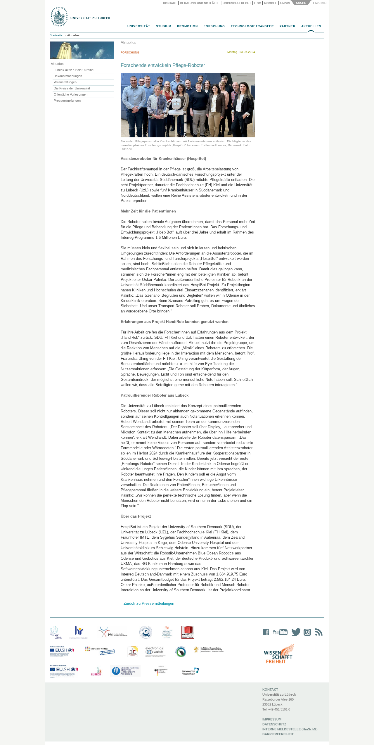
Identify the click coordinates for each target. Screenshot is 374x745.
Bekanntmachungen (68, 76)
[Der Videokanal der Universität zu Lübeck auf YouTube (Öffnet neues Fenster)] (279, 635)
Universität (138, 26)
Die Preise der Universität (72, 88)
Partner (287, 26)
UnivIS (285, 3)
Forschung (214, 26)
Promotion (187, 26)
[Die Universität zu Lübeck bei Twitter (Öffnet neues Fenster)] (294, 635)
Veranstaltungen (65, 82)
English (320, 3)
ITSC (257, 3)
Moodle (270, 3)
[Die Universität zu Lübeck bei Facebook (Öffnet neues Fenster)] (266, 635)
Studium (163, 26)
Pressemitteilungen (67, 100)
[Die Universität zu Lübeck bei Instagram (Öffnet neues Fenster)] (306, 635)
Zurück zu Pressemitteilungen (149, 603)
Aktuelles (311, 26)
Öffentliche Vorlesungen (70, 94)
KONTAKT (270, 689)
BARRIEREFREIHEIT (278, 734)
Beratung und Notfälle (199, 3)
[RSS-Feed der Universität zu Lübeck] (318, 635)
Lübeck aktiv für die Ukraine (74, 70)
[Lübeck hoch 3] (96, 671)
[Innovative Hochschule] (190, 671)
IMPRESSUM (271, 719)
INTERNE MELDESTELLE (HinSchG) (290, 729)
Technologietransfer (252, 26)
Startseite (56, 35)
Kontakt (170, 3)
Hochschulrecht (237, 3)
